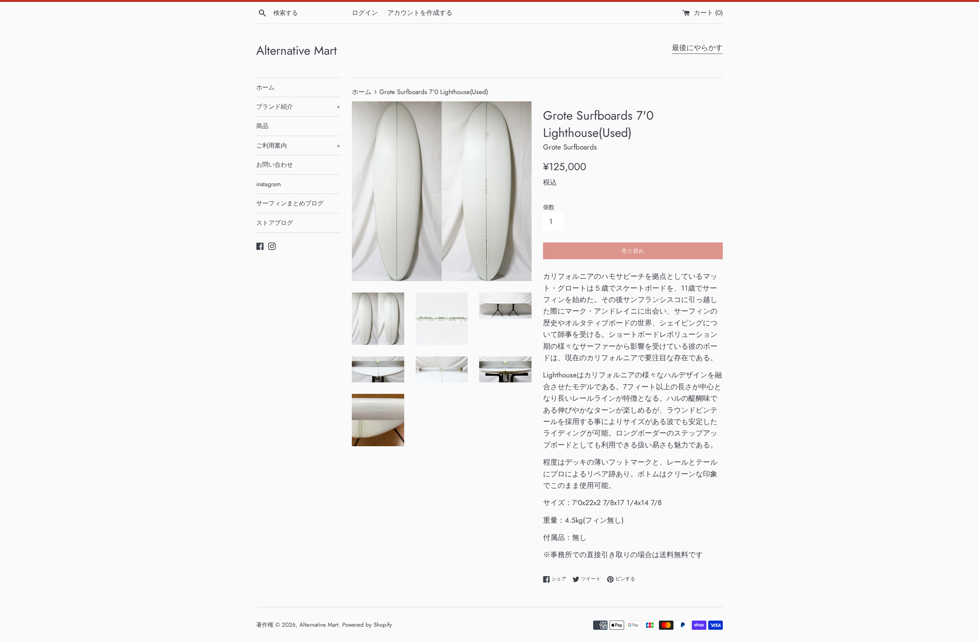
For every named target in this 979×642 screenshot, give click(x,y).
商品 (262, 126)
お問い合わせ (274, 164)
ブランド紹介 (298, 106)
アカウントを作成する (419, 12)
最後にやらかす (697, 47)
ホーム (265, 87)
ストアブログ (274, 222)
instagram (268, 184)
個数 (549, 207)
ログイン (365, 12)
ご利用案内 (298, 145)
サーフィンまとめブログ (290, 203)
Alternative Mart (296, 50)
